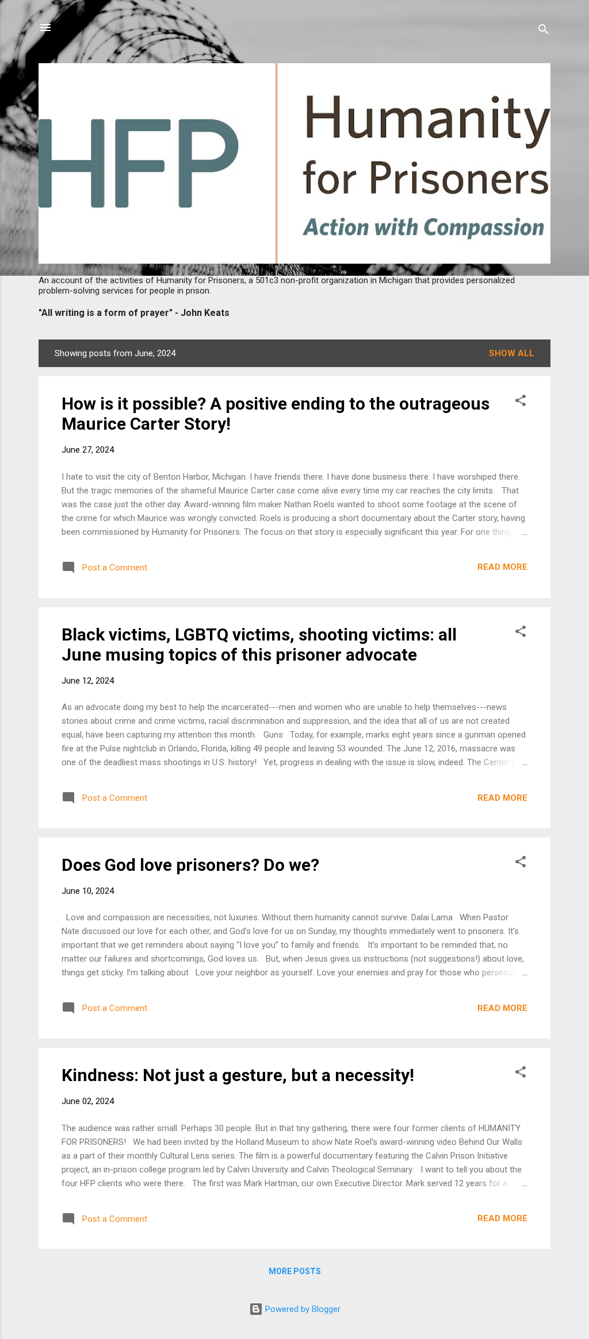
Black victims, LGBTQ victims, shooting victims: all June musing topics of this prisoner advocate (259, 644)
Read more (502, 567)
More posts (295, 1271)
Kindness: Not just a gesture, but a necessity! (238, 1075)
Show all (511, 353)
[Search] (543, 31)
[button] (520, 402)
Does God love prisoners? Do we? (190, 865)
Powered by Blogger (302, 1309)
